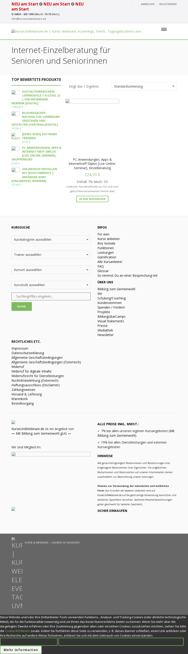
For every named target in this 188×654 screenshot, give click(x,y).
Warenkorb (19, 399)
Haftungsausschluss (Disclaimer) (35, 385)
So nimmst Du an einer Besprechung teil (127, 275)
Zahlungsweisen (23, 389)
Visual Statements (110, 321)
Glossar (103, 271)
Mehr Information (21, 650)
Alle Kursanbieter (109, 261)
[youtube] (141, 12)
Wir (99, 293)
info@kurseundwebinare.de (28, 18)
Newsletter (105, 335)
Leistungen (105, 252)
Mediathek (105, 330)
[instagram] (149, 12)
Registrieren (168, 4)
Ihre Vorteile (106, 243)
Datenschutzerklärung (27, 353)
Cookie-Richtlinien (17, 631)
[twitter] (166, 12)
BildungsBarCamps (111, 316)
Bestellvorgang (22, 403)
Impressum (19, 348)
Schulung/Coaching (111, 298)
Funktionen (105, 248)
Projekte (103, 312)
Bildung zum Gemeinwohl (116, 289)
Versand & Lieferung (26, 394)
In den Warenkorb (92, 199)
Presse (102, 325)
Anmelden (148, 4)
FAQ (100, 266)
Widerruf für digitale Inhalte (31, 371)
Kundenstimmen (109, 303)
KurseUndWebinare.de (27, 429)
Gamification (106, 257)
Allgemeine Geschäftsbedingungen (37, 357)
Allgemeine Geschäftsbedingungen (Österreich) (46, 362)
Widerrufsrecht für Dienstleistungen (37, 376)
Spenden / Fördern (111, 307)
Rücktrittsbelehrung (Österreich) (34, 380)
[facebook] (157, 12)
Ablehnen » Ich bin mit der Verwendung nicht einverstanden (121, 642)
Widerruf (17, 366)
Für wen (103, 234)
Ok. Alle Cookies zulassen (29, 642)
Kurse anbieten (108, 239)
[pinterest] (174, 12)
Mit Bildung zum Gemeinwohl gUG (41, 433)
